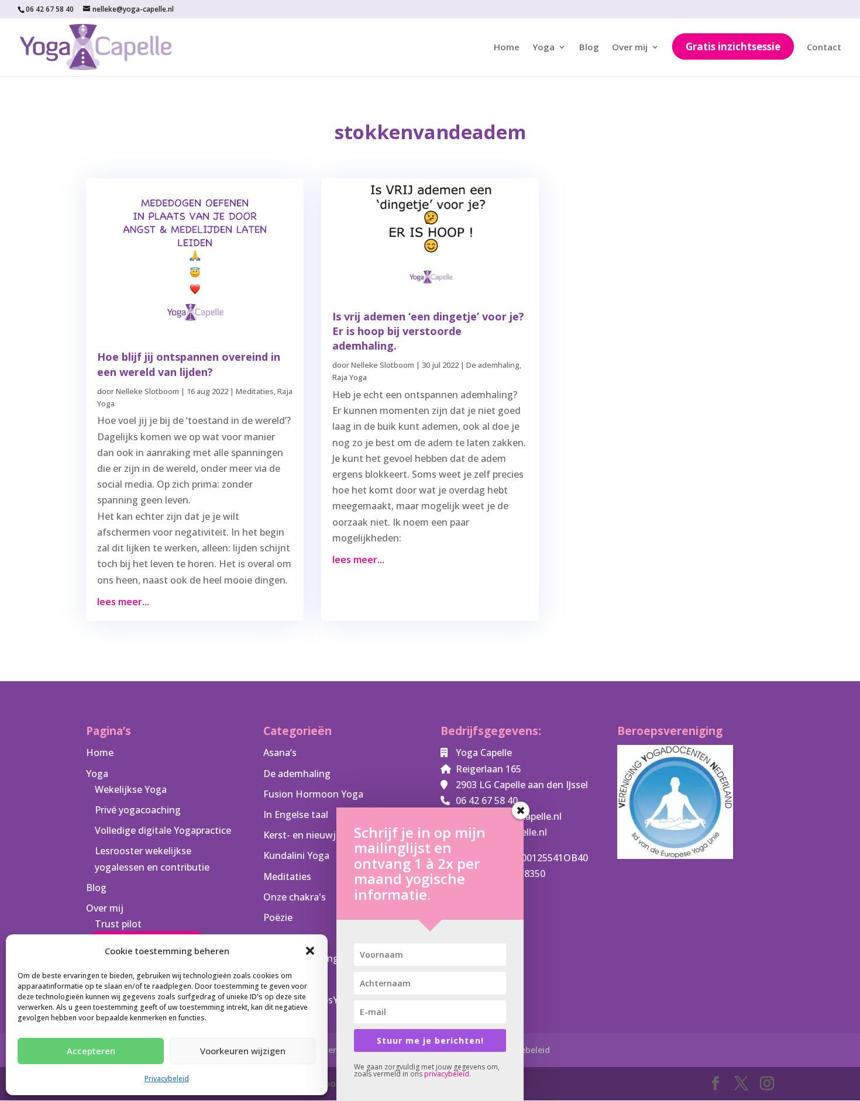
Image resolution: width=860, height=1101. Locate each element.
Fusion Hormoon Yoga (313, 794)
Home (507, 48)
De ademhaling (493, 365)
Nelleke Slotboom (147, 391)
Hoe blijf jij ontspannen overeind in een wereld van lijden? (188, 364)
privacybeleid (446, 1074)
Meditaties (255, 391)
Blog (589, 48)
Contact (824, 48)
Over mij (630, 48)
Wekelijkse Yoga (131, 789)
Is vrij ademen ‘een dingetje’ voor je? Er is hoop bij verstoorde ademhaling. (428, 331)
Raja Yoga (349, 377)
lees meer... (123, 601)
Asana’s (280, 752)
